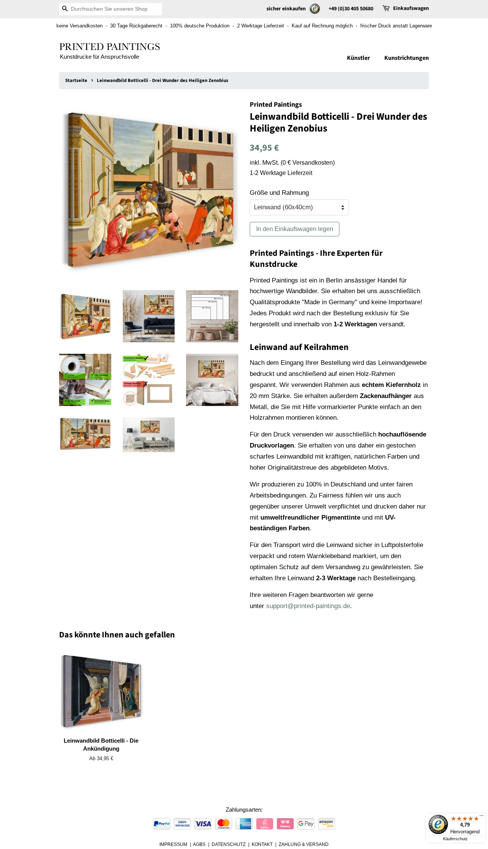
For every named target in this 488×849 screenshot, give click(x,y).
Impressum (173, 844)
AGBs (199, 844)
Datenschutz (229, 844)
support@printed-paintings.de (308, 606)
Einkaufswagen (411, 8)
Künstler (358, 58)
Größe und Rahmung (279, 192)
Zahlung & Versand (304, 844)
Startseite (76, 80)
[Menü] (481, 817)
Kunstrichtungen (406, 58)
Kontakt (262, 844)
